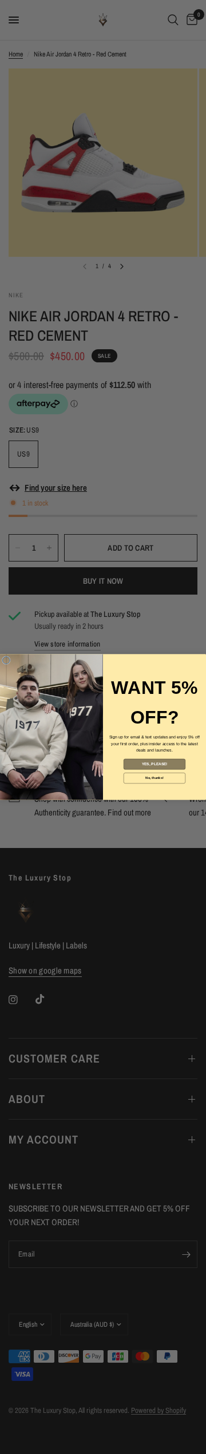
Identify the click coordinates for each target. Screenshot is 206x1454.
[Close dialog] (6, 660)
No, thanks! (154, 777)
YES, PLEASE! (155, 764)
